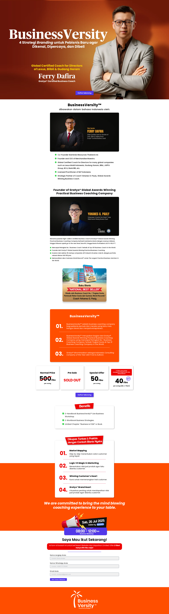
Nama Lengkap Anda (58, 555)
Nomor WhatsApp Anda (59, 563)
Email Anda (54, 571)
